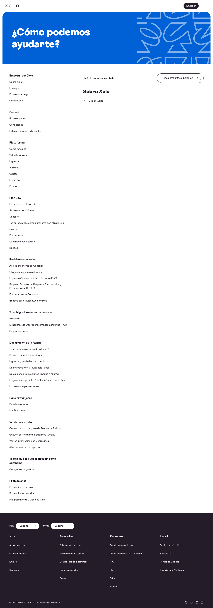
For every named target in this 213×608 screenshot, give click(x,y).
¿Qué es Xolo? (95, 100)
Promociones (17, 480)
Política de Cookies (169, 561)
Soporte (14, 216)
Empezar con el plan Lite (23, 204)
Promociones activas (21, 487)
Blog (112, 570)
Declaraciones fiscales (22, 241)
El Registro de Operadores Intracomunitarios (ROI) (38, 324)
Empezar (191, 6)
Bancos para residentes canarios (28, 300)
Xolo (12, 6)
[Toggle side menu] (203, 6)
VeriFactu (14, 167)
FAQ (85, 78)
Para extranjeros (20, 398)
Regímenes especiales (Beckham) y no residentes (37, 380)
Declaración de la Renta (25, 342)
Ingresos (14, 161)
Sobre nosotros (17, 545)
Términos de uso (168, 553)
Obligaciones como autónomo (26, 271)
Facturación (16, 235)
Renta (63, 578)
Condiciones (16, 124)
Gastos (13, 173)
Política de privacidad (170, 545)
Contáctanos (16, 100)
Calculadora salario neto (122, 545)
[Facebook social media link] (197, 602)
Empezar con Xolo (21, 75)
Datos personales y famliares (25, 355)
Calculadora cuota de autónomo (126, 553)
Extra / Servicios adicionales (25, 130)
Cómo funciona (17, 148)
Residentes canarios (22, 259)
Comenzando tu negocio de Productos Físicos (35, 428)
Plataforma (17, 142)
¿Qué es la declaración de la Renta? (29, 348)
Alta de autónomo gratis (72, 553)
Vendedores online (21, 422)
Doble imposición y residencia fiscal (29, 367)
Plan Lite (15, 197)
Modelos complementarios (24, 386)
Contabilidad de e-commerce (74, 561)
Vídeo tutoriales (18, 155)
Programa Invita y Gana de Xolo (27, 499)
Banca (13, 186)
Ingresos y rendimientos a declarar (28, 361)
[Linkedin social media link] (202, 602)
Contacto (14, 570)
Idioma (45, 525)
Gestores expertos (69, 570)
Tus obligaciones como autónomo (30, 312)
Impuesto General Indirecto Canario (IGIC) (33, 278)
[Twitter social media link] (191, 602)
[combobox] (27, 526)
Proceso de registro (20, 94)
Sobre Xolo (15, 81)
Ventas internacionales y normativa (29, 440)
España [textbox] (24, 525)
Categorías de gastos (21, 469)
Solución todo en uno (70, 545)
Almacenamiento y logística (24, 447)
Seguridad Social (18, 331)
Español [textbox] (59, 525)
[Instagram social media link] (186, 602)
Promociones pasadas (21, 493)
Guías (112, 578)
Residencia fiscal (18, 404)
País (11, 525)
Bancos (13, 247)
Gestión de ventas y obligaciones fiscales (32, 434)
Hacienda (14, 318)
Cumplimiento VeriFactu (172, 570)
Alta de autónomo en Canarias (26, 265)
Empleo (13, 561)
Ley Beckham (17, 410)
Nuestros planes (17, 553)
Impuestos (15, 180)
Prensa (113, 586)
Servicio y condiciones (21, 210)
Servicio (14, 112)
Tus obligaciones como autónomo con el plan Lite (36, 222)
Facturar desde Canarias (23, 294)
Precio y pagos (17, 118)
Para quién (15, 88)
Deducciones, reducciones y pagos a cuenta (34, 373)
